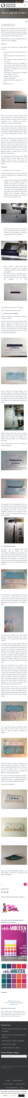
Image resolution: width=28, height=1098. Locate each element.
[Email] (13, 25)
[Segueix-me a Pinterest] (5, 892)
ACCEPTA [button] (21, 1095)
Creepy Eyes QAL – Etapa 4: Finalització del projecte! (14, 1036)
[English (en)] (20, 1)
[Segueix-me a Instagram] (7, 892)
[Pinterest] (8, 25)
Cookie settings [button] (13, 1095)
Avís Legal (8, 1080)
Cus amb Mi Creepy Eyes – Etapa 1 (11, 1047)
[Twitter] (11, 25)
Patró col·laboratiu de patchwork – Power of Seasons (14, 1030)
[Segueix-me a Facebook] (2, 892)
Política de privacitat (8, 1084)
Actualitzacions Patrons (11, 1087)
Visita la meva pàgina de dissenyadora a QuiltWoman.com (14, 1003)
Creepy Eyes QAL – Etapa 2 (9, 1044)
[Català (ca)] (16, 1)
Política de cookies (20, 1084)
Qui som (21, 1087)
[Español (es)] (18, 1)
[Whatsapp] (5, 25)
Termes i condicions (17, 1080)
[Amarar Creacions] (9, 5)
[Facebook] (2, 25)
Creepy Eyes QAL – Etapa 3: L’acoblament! (13, 1040)
